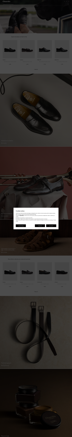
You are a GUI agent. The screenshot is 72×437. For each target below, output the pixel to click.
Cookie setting (20, 225)
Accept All (51, 225)
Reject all (40, 225)
